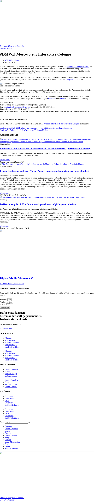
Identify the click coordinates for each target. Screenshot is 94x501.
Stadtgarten (69, 79)
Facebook (52, 98)
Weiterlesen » (5, 160)
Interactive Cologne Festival (78, 67)
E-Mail (3, 305)
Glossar (8, 440)
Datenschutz (9, 398)
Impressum (9, 396)
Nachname (4, 302)
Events (7, 431)
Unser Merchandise (12, 442)
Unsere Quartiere (11, 369)
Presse (7, 371)
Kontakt (8, 446)
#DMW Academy (12, 342)
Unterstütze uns (11, 376)
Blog (7, 437)
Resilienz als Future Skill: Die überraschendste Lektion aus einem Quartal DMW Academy (45, 148)
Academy (8, 433)
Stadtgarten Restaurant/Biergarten (17, 107)
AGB (7, 401)
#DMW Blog (10, 340)
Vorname (3, 299)
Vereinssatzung (11, 345)
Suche (2, 422)
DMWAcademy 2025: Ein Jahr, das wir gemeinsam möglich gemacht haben (38, 204)
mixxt (62, 98)
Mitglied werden (11, 448)
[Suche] (29, 422)
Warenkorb (9, 403)
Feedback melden (11, 347)
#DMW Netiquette (12, 405)
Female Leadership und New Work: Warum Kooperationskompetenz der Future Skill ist (44, 171)
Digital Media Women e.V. (16, 278)
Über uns (8, 338)
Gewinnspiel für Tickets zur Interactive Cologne (60, 124)
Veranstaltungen (11, 374)
